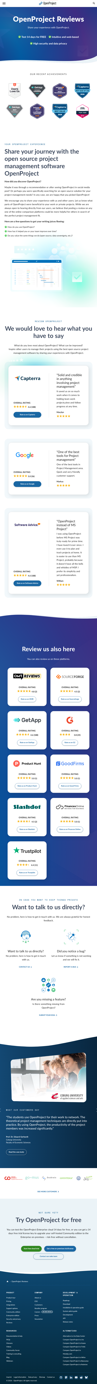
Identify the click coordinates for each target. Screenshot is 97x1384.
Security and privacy (13, 1319)
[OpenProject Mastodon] (66, 1377)
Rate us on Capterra (27, 415)
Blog (7, 1357)
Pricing (8, 1301)
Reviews (9, 1322)
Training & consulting (13, 1354)
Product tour (10, 1298)
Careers (37, 1312)
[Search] (93, 3)
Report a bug (70, 967)
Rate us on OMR (27, 699)
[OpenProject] (7, 1281)
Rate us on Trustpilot (27, 873)
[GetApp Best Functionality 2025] (14, 111)
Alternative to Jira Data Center (74, 1336)
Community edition (13, 1312)
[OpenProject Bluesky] (86, 1377)
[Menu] (4, 3)
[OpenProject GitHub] (61, 1377)
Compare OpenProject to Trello (74, 1347)
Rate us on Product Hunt (27, 786)
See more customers (47, 1192)
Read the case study (16, 1152)
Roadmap (66, 1300)
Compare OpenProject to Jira (73, 1339)
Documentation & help (14, 1336)
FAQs (8, 1339)
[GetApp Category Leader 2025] (37, 91)
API (64, 1318)
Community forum (13, 1350)
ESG (36, 1301)
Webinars (9, 1361)
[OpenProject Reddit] (81, 1377)
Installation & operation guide (73, 1307)
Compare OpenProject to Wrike (74, 1357)
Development (68, 1315)
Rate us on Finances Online (69, 829)
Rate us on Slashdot (27, 829)
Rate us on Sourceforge (70, 699)
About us (38, 1298)
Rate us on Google (27, 484)
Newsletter (39, 1319)
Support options (12, 1308)
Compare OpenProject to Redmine (75, 1364)
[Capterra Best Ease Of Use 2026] (82, 91)
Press (37, 1315)
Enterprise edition (12, 1315)
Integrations (10, 1305)
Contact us (24, 967)
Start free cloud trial (31, 1249)
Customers (39, 1305)
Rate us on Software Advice (27, 583)
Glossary (9, 1343)
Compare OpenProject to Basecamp (75, 1361)
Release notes (68, 1322)
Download (66, 1304)
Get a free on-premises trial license (60, 1249)
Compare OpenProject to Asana (74, 1343)
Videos (8, 1347)
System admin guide (70, 1311)
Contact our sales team (48, 1256)
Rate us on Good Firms (70, 786)
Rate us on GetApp (27, 742)
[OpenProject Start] (47, 3)
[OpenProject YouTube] (76, 1377)
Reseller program (41, 1308)
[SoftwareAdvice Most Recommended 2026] (60, 91)
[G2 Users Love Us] (15, 91)
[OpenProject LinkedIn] (71, 1377)
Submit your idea (47, 1015)
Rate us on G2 (70, 742)
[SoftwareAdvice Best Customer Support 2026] (37, 111)
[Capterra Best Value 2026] (60, 111)
